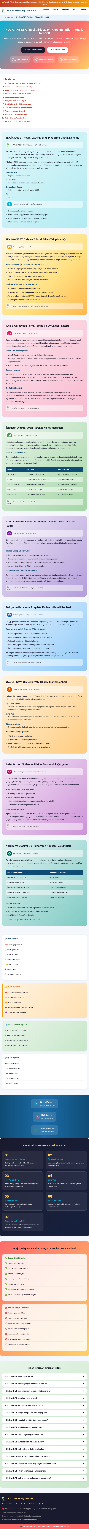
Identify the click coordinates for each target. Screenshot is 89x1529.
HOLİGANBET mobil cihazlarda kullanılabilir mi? (44, 1449)
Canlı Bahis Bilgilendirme (15, 97)
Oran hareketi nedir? (12, 1068)
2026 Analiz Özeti (57, 50)
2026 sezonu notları (12, 1078)
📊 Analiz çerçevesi (12, 949)
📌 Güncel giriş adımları (13, 945)
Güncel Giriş (14, 1504)
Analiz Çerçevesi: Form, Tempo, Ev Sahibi (21, 90)
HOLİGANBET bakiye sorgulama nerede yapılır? (44, 1413)
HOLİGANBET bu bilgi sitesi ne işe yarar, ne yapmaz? (44, 1478)
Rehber (46, 9)
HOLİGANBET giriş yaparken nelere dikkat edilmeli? (44, 1391)
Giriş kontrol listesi (11, 1083)
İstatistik (65, 9)
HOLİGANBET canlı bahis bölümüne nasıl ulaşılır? (44, 1420)
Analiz (55, 9)
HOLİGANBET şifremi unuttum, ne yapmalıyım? (44, 1471)
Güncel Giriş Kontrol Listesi (16, 114)
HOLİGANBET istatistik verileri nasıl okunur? (44, 1427)
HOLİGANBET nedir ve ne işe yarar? (44, 1376)
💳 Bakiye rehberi (11, 964)
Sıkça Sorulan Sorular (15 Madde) (18, 121)
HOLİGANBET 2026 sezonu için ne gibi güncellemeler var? (44, 1464)
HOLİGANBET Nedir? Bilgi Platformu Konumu (22, 83)
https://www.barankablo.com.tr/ (27, 919)
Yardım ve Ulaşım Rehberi (15, 111)
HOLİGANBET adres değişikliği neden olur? (44, 1434)
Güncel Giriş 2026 (42, 17)
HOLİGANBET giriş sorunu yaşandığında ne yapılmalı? (44, 1456)
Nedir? (5, 1504)
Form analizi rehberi (12, 1063)
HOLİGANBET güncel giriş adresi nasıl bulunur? (44, 1384)
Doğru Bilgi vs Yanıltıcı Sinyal (16, 118)
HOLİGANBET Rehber (24, 17)
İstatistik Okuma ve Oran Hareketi (18, 94)
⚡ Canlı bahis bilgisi (12, 959)
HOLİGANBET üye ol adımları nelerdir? (44, 1398)
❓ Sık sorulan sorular (13, 974)
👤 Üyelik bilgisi (10, 969)
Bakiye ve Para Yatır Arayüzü (16, 101)
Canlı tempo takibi (11, 1073)
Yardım (83, 9)
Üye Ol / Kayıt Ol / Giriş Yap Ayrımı (18, 104)
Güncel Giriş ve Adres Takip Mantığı (19, 87)
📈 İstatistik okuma (12, 954)
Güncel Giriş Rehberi (33, 50)
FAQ (74, 9)
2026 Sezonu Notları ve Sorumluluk (18, 107)
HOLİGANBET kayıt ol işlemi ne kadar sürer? (44, 1442)
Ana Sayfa (9, 17)
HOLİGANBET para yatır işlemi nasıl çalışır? (44, 1405)
